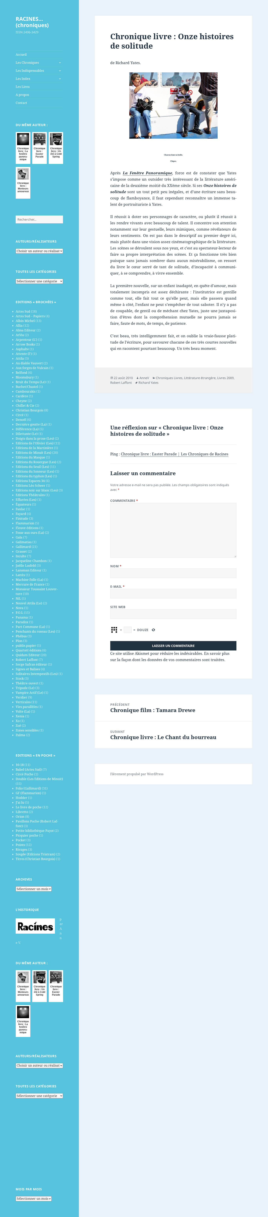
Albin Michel (25, 321)
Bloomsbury (25, 377)
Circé (20, 415)
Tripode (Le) (25, 688)
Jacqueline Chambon (31, 561)
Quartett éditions (28, 650)
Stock (20, 678)
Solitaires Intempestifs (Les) (37, 674)
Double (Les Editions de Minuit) (39, 779)
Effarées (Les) (26, 500)
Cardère (22, 396)
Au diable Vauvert (29, 363)
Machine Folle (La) (29, 580)
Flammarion (25, 523)
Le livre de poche (29, 807)
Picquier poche (27, 835)
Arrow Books (25, 344)
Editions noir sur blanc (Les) (37, 490)
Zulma (20, 735)
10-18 (20, 765)
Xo (18, 721)
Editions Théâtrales (30, 495)
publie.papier (26, 645)
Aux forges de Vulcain (32, 368)
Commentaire (124, 500)
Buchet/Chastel (27, 387)
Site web (117, 607)
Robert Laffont (27, 660)
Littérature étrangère (200, 378)
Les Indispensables (30, 70)
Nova (19, 608)
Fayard (21, 514)
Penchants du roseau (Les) (35, 631)
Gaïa (19, 537)
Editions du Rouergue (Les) (36, 462)
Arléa (20, 335)
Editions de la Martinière (34, 448)
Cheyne (21, 401)
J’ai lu (20, 802)
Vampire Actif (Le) (29, 692)
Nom (115, 566)
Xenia (20, 716)
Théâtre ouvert (27, 683)
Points (20, 845)
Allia (19, 325)
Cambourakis (26, 391)
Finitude (22, 518)
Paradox (22, 622)
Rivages (21, 849)
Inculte (21, 556)
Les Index (23, 78)
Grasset (21, 551)
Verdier (21, 697)
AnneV (144, 378)
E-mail (117, 586)
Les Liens (23, 87)
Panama (22, 617)
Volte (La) (23, 711)
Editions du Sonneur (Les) (35, 471)
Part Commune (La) (30, 627)
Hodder (21, 798)
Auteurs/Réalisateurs (36, 241)
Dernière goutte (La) (31, 424)
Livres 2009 (225, 378)
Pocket (21, 840)
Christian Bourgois (29, 410)
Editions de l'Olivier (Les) (35, 443)
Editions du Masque (30, 457)
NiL (18, 598)
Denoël (21, 419)
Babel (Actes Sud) (29, 769)
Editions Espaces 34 (30, 481)
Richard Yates (149, 382)
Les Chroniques (27, 62)
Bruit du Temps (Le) (31, 382)
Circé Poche (24, 774)
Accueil (21, 54)
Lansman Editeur (29, 570)
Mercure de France (30, 584)
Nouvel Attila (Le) (29, 603)
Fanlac (20, 509)
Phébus (21, 636)
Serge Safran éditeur (31, 664)
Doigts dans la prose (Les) (35, 438)
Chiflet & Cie (25, 405)
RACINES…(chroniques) (32, 22)
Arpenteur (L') (26, 339)
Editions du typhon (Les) (34, 476)
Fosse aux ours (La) (30, 532)
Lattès (20, 575)
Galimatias (24, 542)
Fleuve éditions (27, 528)
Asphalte (22, 349)
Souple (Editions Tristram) (35, 854)
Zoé (18, 725)
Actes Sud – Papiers (30, 316)
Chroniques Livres (169, 378)
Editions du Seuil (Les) (32, 467)
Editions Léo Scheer (30, 485)
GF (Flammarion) (28, 793)
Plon (19, 641)
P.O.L (19, 612)
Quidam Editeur (28, 655)
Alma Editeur (26, 330)
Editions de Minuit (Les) (33, 452)
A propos (22, 95)
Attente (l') (24, 354)
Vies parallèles (27, 707)
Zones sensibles (27, 730)
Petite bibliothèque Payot (35, 831)
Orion (20, 816)
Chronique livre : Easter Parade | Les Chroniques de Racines (174, 454)
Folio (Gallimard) (28, 788)
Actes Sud (23, 311)
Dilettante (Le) (27, 434)
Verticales (23, 702)
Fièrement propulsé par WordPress (136, 774)
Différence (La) (27, 429)
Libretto (22, 812)
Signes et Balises (28, 669)
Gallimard (23, 547)
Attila (20, 358)
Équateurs (23, 504)
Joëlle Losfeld (26, 565)
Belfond (21, 372)
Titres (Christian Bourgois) (35, 859)
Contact (21, 103)
